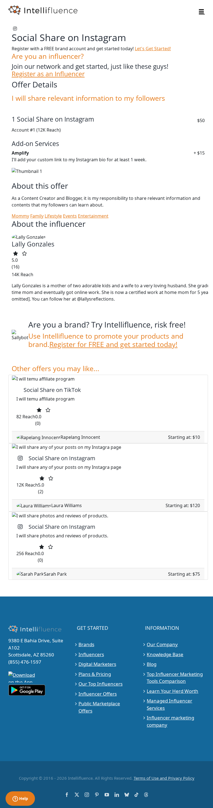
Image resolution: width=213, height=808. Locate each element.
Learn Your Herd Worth (172, 691)
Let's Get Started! (153, 49)
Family (37, 216)
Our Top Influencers (100, 684)
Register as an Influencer (48, 74)
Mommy (20, 216)
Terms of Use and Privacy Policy (164, 778)
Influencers (91, 654)
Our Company (162, 644)
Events (70, 216)
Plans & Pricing (94, 674)
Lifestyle (53, 216)
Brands (86, 644)
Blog (151, 664)
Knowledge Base (165, 654)
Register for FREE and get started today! (113, 344)
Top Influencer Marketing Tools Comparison (175, 677)
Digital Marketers (97, 664)
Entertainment (93, 216)
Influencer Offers (97, 694)
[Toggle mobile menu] (202, 11)
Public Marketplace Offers (99, 707)
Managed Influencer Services (169, 704)
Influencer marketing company (170, 721)
